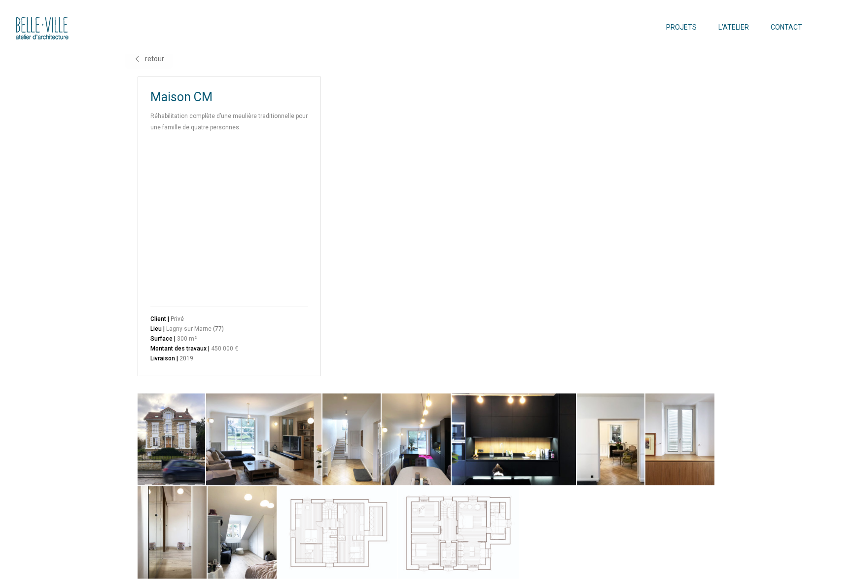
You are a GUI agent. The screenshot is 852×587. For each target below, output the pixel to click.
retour (154, 59)
